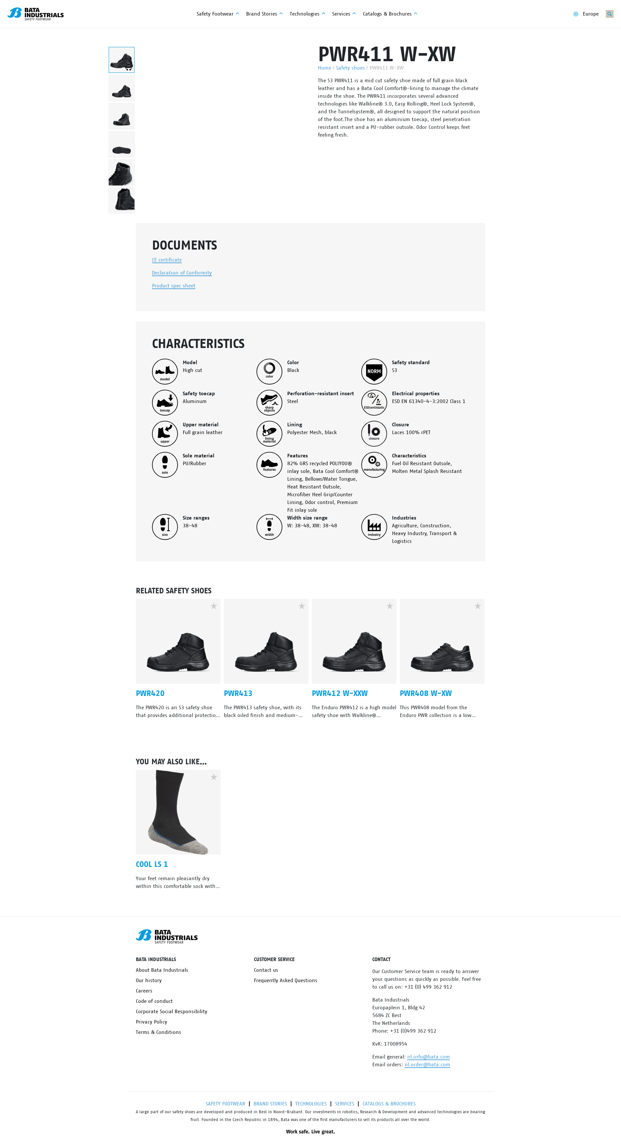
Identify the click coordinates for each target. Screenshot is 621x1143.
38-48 (190, 525)
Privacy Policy (151, 1022)
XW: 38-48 (324, 525)
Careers (144, 990)
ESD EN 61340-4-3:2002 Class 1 (428, 401)
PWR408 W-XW (426, 694)
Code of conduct (154, 1001)
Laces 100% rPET (411, 432)
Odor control (319, 502)
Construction (435, 525)
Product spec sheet (173, 285)
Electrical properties (416, 393)
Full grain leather (203, 432)
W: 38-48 (298, 525)
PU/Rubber (194, 463)
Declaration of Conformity (182, 272)
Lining (294, 424)
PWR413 (238, 694)
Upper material (201, 424)
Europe (591, 14)
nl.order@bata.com (427, 1064)
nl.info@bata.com (428, 1056)
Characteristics (409, 455)
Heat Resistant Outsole (313, 486)
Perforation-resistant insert (320, 393)
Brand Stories (270, 1103)
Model (190, 362)
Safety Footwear (225, 1103)
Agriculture (404, 525)
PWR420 (150, 694)
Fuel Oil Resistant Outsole (421, 463)
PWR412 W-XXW (340, 694)
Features (297, 455)
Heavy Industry (409, 533)
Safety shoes (350, 68)
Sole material (198, 455)
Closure (400, 424)
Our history (149, 980)
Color (293, 362)
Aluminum (195, 401)
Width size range (307, 518)
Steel (292, 401)
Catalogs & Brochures (389, 1103)
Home (324, 68)
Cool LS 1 (152, 864)
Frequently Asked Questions (285, 980)
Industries (404, 518)
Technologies (311, 1103)
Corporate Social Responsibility (171, 1011)
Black (293, 370)
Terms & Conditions (158, 1032)
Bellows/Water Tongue (330, 479)
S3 (394, 370)
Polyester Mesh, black (312, 432)
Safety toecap (199, 393)
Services (344, 1103)
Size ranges (196, 518)
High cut (192, 370)
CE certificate (167, 260)
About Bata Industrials (162, 970)
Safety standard (411, 362)
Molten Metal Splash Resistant (427, 471)
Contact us (266, 970)
